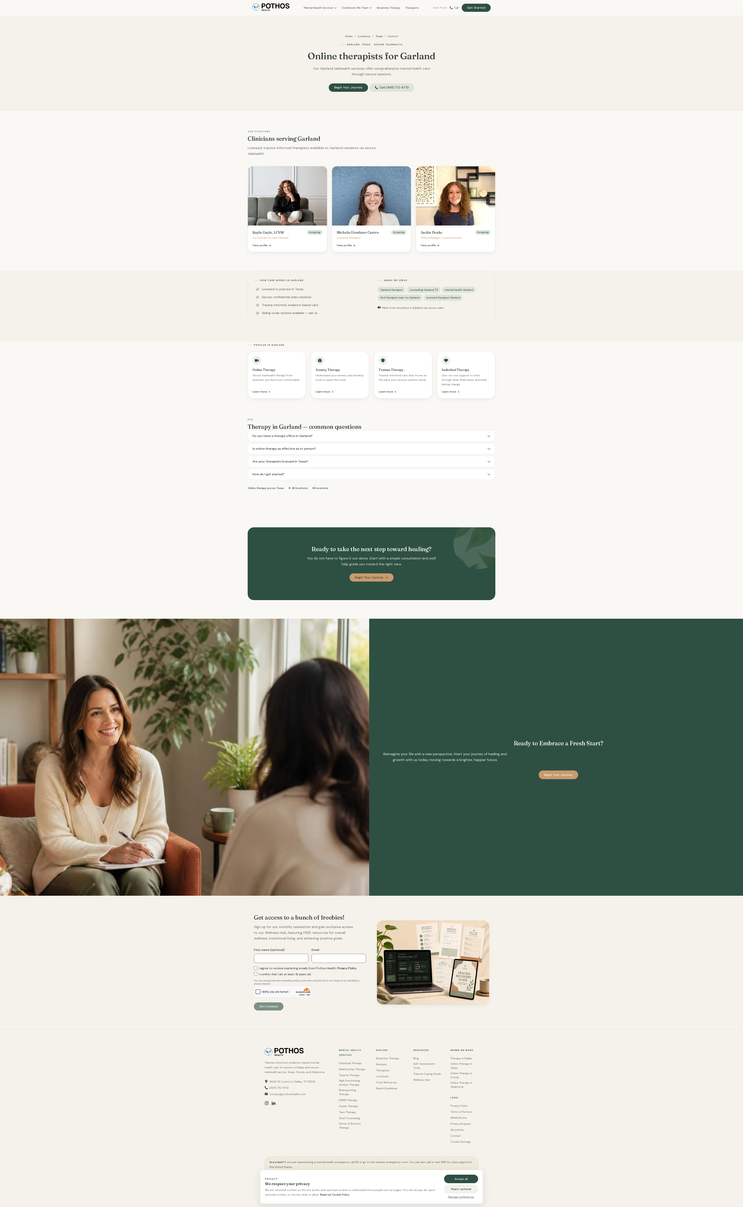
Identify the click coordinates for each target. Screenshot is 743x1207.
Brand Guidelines (386, 1088)
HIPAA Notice (458, 1117)
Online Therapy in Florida (461, 1075)
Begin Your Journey (348, 87)
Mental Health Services (318, 7)
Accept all (461, 1179)
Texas (379, 36)
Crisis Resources (386, 1082)
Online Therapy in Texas (461, 1066)
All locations (300, 488)
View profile (260, 245)
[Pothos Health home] (270, 7)
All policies (457, 1130)
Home (349, 36)
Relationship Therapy (352, 1069)
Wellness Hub (421, 1080)
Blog (416, 1058)
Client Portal (440, 7)
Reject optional (461, 1189)
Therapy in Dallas (461, 1058)
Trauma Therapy (349, 1075)
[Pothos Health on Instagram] (267, 1103)
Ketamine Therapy (388, 7)
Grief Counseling (349, 1118)
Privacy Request (460, 1124)
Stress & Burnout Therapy (350, 1125)
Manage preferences (461, 1197)
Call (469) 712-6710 (394, 87)
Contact (455, 1136)
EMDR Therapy (348, 1100)
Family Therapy (348, 1106)
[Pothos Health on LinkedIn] (274, 1103)
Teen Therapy (347, 1112)
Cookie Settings (460, 1142)
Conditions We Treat (355, 7)
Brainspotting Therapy (347, 1092)
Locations (364, 36)
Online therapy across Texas (266, 488)
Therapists (412, 7)
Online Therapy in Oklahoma (461, 1085)
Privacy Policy (347, 968)
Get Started (476, 8)
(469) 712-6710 (278, 1087)
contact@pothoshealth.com (287, 1094)
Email (315, 950)
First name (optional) (269, 950)
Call (456, 7)
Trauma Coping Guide (427, 1074)
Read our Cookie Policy (334, 1194)
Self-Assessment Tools (424, 1066)
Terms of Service (461, 1111)
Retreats (381, 1064)
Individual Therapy (350, 1063)
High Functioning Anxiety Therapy (349, 1082)
